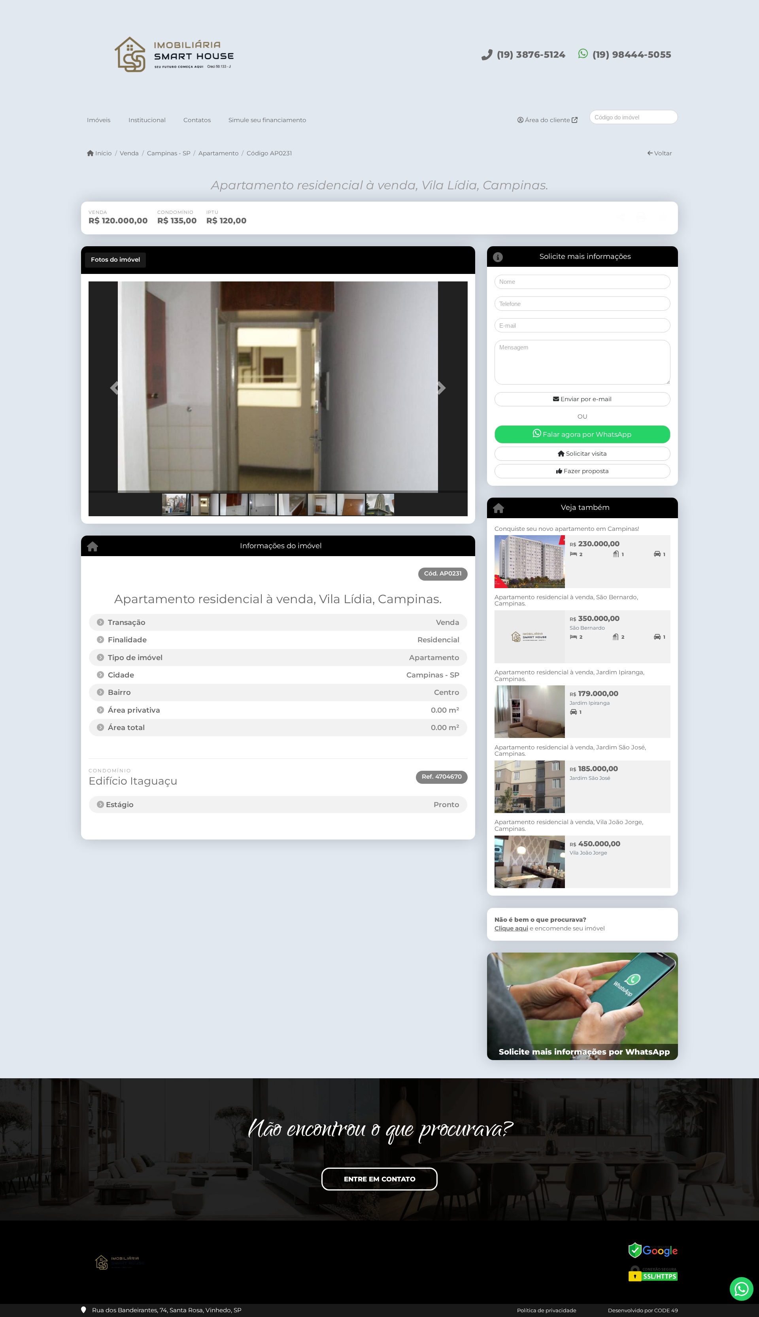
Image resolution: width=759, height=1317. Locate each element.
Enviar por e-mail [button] (585, 399)
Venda (129, 153)
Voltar (662, 153)
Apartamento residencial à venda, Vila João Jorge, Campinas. (569, 825)
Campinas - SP (168, 153)
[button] (117, 388)
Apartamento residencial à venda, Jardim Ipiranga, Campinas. (569, 675)
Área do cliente (547, 120)
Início (103, 153)
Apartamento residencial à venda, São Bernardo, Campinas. (566, 600)
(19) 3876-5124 (531, 54)
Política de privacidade (546, 1310)
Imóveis (98, 120)
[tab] (115, 260)
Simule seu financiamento (267, 120)
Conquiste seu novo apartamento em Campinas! (567, 528)
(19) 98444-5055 (632, 54)
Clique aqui (511, 928)
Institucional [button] (147, 120)
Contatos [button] (197, 120)
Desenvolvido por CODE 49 (643, 1310)
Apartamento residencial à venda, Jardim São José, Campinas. (570, 750)
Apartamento (218, 153)
